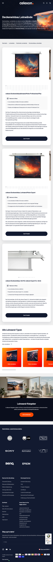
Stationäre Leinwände (21, 43)
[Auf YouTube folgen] (7, 549)
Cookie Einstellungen (26, 492)
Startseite (4, 43)
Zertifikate (23, 489)
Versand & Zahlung (6, 481)
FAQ (22, 484)
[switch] (48, 543)
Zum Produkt (26, 138)
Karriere (4, 511)
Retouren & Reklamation (8, 484)
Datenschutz (5, 514)
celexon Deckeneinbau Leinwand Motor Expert (20, 192)
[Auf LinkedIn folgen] (10, 549)
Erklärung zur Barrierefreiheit (28, 498)
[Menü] (51, 534)
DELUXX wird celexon (7, 508)
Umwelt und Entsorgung (8, 495)
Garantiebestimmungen (8, 492)
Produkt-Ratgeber (25, 487)
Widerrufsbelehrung (7, 487)
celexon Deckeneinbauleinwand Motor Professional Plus (23, 93)
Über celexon (5, 506)
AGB (3, 517)
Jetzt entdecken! (26, 414)
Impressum (5, 519)
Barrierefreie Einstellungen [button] (27, 495)
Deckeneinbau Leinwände (35, 43)
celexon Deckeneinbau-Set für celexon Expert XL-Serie (23, 281)
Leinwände (11, 43)
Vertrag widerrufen (6, 489)
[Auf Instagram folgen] (3, 549)
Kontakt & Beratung (25, 481)
